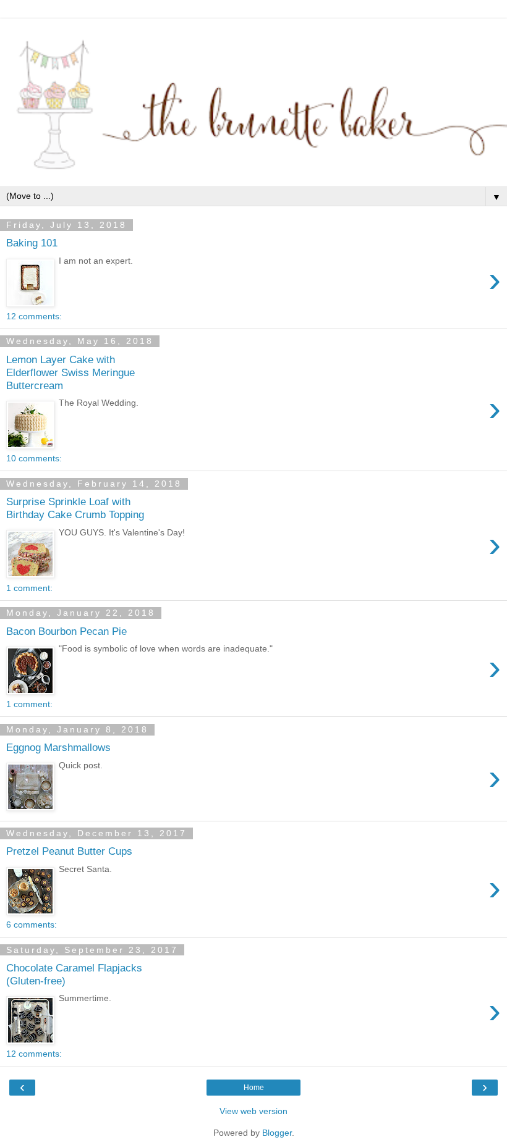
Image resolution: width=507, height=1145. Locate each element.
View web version (253, 1111)
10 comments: (34, 458)
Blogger (277, 1133)
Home (254, 1087)
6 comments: (31, 924)
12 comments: (34, 316)
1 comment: (29, 588)
